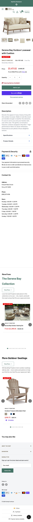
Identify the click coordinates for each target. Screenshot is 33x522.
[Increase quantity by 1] (19, 77)
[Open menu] (3, 9)
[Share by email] (30, 103)
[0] (21, 12)
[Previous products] (3, 324)
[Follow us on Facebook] (3, 484)
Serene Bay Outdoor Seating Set (14, 325)
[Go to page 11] (22, 348)
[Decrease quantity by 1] (10, 77)
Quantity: (4, 77)
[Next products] (30, 324)
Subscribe (7, 470)
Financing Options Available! (11, 83)
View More (7, 290)
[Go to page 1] (7, 348)
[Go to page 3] (10, 348)
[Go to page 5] (13, 348)
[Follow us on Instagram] (6, 484)
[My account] (17, 12)
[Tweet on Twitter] (26, 103)
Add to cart (16, 87)
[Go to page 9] (19, 348)
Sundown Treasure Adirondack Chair (15, 411)
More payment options (16, 97)
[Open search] (14, 12)
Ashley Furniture (7, 60)
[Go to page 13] (25, 348)
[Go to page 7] (16, 348)
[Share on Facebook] (20, 103)
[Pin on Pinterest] (23, 103)
